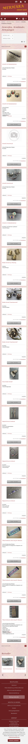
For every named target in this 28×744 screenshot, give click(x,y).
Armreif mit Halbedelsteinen (9, 64)
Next (25, 675)
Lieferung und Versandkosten (14, 705)
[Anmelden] (25, 2)
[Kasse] (16, 2)
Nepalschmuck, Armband (8, 421)
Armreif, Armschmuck (7, 143)
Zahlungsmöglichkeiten (14, 710)
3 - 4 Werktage (9, 76)
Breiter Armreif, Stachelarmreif (9, 302)
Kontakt (14, 708)
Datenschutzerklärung (14, 693)
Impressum (14, 685)
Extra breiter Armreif (7, 381)
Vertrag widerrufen (14, 697)
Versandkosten (23, 81)
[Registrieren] (21, 2)
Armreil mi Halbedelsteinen (9, 223)
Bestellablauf (14, 713)
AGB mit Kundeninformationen (14, 690)
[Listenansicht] (24, 42)
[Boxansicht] (22, 42)
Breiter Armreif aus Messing (9, 262)
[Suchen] (25, 13)
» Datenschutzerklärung (14, 737)
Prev (2, 675)
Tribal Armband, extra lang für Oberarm (12, 540)
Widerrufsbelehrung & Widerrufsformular (14, 687)
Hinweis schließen (14, 740)
